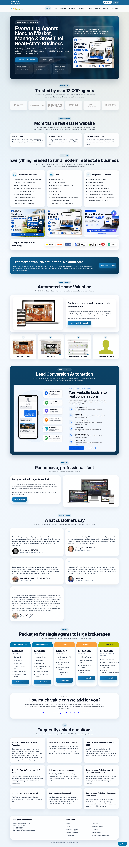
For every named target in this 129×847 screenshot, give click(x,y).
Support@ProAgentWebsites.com (24, 830)
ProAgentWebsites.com (33, 704)
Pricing (97, 8)
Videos (89, 8)
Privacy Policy (96, 833)
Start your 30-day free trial (79, 323)
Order (55, 8)
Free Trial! (107, 2)
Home (48, 8)
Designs (81, 8)
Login (116, 2)
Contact (115, 8)
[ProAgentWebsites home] (16, 8)
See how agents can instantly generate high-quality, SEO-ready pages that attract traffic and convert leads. (92, 31)
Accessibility (70, 836)
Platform (63, 8)
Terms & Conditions (72, 833)
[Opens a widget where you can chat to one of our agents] (122, 844)
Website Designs (97, 827)
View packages (46, 60)
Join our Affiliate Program (100, 836)
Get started (20, 682)
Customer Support (72, 830)
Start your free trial (108, 265)
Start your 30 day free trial (26, 60)
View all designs (19, 499)
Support (106, 8)
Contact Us (95, 830)
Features (72, 8)
